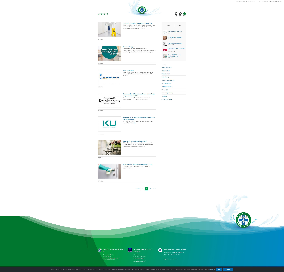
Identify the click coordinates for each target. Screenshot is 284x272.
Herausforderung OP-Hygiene (221, 1)
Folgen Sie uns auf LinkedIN (171, 259)
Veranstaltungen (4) (167, 99)
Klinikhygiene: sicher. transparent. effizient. (176, 49)
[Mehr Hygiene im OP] (109, 76)
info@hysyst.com (111, 259)
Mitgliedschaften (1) (167, 86)
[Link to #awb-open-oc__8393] (176, 13)
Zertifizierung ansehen (139, 261)
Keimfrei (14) (165, 77)
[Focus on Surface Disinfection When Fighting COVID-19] (109, 171)
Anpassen (211, 269)
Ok (219, 269)
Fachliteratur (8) (166, 74)
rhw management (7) (167, 93)
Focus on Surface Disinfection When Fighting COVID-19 (137, 164)
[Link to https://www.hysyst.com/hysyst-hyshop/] (180, 13)
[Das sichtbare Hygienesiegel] (165, 42)
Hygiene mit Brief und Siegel (175, 31)
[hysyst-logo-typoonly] (103, 14)
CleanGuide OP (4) (166, 67)
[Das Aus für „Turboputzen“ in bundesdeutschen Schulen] (109, 29)
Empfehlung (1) (166, 70)
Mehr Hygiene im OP (128, 70)
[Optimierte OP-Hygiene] (109, 53)
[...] (135, 123)
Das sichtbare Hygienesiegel (175, 43)
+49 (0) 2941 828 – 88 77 (113, 258)
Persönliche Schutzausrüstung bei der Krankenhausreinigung (252, 1)
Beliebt (168, 25)
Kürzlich (179, 25)
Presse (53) (165, 89)
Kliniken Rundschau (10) (168, 80)
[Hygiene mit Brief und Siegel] (165, 31)
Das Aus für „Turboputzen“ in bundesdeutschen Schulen (137, 23)
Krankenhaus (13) (166, 83)
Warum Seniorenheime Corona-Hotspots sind (135, 141)
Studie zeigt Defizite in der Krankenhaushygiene (174, 55)
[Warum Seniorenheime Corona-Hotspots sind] (109, 147)
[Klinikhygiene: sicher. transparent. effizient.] (165, 48)
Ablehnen (227, 269)
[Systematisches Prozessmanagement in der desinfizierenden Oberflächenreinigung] (109, 123)
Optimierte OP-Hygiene (129, 47)
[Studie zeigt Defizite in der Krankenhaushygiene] (165, 55)
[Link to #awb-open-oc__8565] (184, 13)
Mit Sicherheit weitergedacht (175, 37)
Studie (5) (164, 96)
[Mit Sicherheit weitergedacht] (165, 37)
